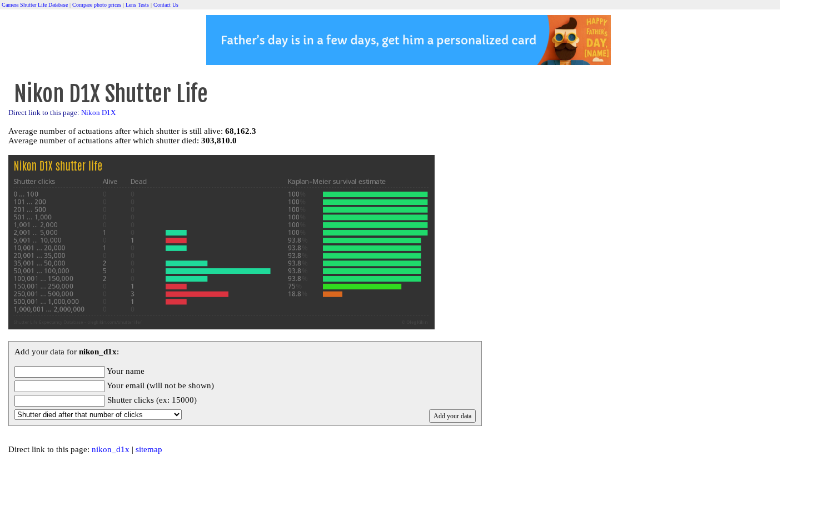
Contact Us (165, 5)
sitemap (149, 449)
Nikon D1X (98, 113)
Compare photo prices (96, 5)
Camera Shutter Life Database (35, 5)
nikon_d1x (110, 449)
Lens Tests (137, 5)
